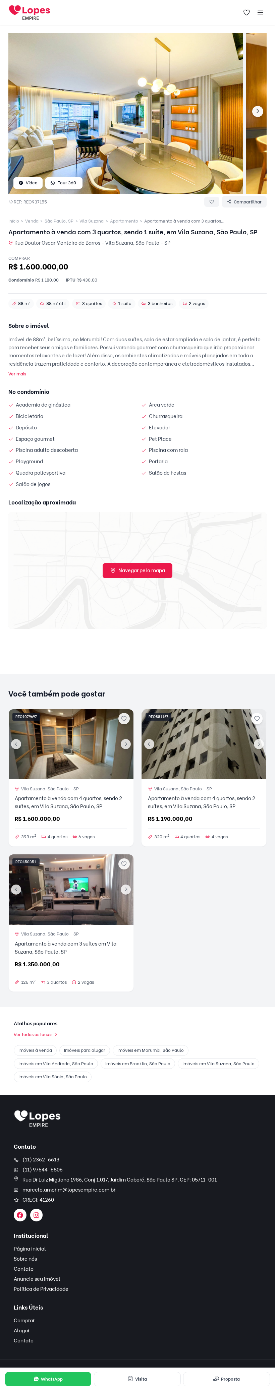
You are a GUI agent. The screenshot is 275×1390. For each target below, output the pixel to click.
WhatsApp (52, 1379)
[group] (125, 113)
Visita (141, 1379)
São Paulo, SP (59, 221)
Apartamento (124, 221)
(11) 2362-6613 (40, 1160)
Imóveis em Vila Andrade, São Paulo (55, 1063)
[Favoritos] (246, 12)
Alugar (22, 1331)
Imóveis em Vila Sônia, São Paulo (52, 1076)
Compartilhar (248, 201)
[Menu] (260, 12)
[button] (137, 189)
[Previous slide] (16, 744)
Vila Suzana (91, 221)
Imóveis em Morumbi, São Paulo (150, 1050)
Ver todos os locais (33, 1034)
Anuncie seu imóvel (37, 1279)
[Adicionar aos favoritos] (124, 718)
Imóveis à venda (35, 1050)
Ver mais (17, 373)
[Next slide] (258, 111)
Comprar (24, 1321)
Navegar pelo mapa (141, 570)
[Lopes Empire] (37, 1118)
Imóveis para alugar (84, 1050)
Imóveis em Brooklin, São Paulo (137, 1063)
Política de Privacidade (41, 1289)
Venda (32, 221)
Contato (24, 1269)
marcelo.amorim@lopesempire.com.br (68, 1190)
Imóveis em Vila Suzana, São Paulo (218, 1063)
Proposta (230, 1379)
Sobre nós (25, 1259)
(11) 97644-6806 (42, 1170)
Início (13, 221)
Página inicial (30, 1249)
